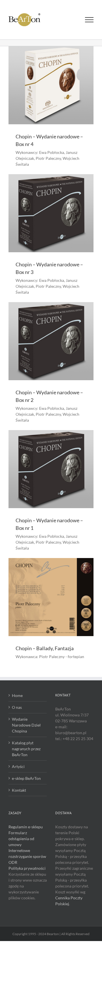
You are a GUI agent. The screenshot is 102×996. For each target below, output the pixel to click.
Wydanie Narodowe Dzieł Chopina (26, 725)
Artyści (18, 766)
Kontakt (19, 790)
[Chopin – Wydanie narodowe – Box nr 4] (51, 85)
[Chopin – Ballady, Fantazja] (51, 597)
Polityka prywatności (27, 868)
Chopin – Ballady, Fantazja (45, 648)
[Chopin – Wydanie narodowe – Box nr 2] (51, 341)
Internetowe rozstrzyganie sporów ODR (27, 856)
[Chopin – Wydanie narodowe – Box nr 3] (51, 213)
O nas (17, 707)
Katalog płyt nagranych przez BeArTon (26, 748)
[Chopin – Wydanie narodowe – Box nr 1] (51, 469)
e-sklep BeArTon (26, 778)
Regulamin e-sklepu (25, 826)
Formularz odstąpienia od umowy (21, 838)
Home (17, 695)
